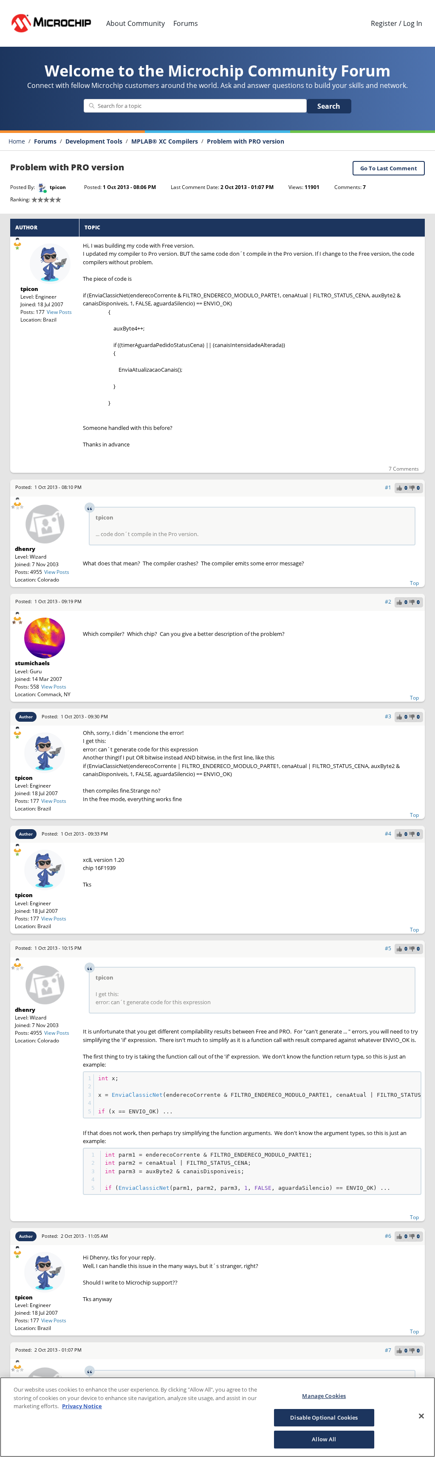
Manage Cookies (324, 1396)
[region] (217, 1417)
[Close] (421, 1416)
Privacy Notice (82, 1406)
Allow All (324, 1439)
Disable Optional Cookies (324, 1417)
